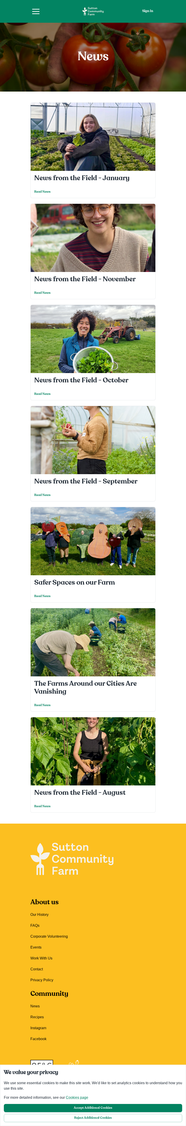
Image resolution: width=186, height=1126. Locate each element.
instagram (38, 1028)
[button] (35, 11)
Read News (42, 192)
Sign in (147, 11)
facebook (38, 1039)
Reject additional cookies (93, 1118)
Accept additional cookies (93, 1108)
